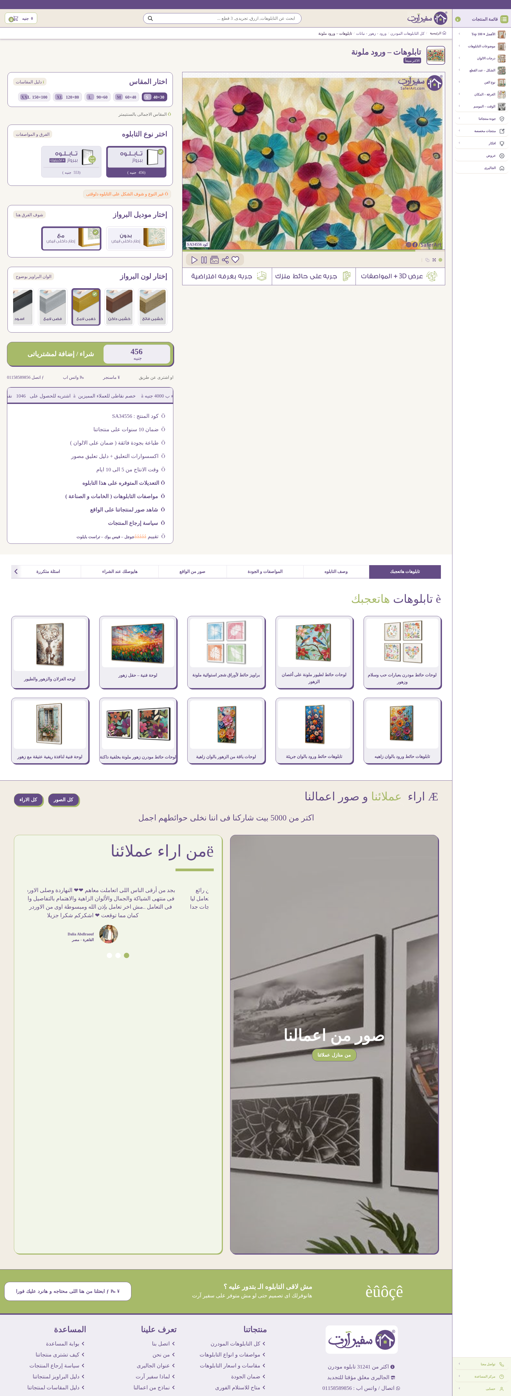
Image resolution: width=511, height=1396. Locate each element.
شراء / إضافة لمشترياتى (61, 353)
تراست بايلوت (88, 537)
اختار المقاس (148, 81)
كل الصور (63, 799)
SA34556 (194, 244)
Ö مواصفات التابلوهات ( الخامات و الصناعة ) (115, 496)
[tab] (405, 572)
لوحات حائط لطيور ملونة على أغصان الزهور (314, 678)
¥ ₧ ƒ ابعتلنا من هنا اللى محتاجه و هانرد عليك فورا (68, 1291)
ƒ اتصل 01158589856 (25, 377)
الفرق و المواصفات (32, 134)
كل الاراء (28, 799)
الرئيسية (436, 33)
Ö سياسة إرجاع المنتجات (136, 523)
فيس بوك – (110, 537)
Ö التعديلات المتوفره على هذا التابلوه (123, 483)
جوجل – (127, 537)
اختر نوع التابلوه (144, 134)
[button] (126, 955)
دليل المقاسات (30, 82)
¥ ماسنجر (111, 377)
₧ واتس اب (73, 377)
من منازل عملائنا (334, 1055)
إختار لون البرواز (143, 276)
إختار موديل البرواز (140, 214)
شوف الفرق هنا (29, 215)
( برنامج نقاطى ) (24, 396)
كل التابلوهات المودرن (407, 34)
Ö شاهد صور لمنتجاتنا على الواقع (127, 509)
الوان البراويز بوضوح (33, 276)
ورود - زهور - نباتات (371, 34)
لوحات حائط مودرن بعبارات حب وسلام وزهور (402, 678)
